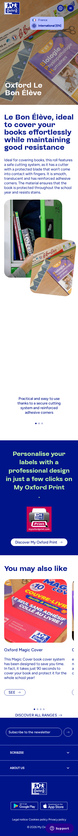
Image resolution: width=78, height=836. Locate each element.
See (12, 692)
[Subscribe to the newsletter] (68, 732)
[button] (36, 423)
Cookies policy (38, 819)
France (42, 20)
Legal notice (20, 819)
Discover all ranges (36, 715)
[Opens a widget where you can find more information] (59, 828)
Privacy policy (57, 819)
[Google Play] (24, 805)
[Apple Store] (53, 805)
